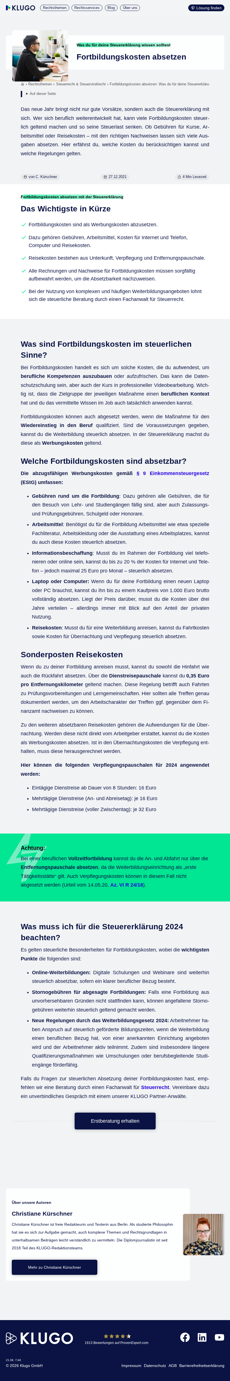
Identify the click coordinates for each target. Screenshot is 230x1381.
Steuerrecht (155, 1087)
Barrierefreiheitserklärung (201, 1365)
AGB (173, 1365)
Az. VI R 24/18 (126, 885)
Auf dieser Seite (43, 94)
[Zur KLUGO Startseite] (20, 8)
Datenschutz (155, 1365)
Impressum (131, 1365)
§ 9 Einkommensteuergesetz (173, 473)
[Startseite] (22, 84)
